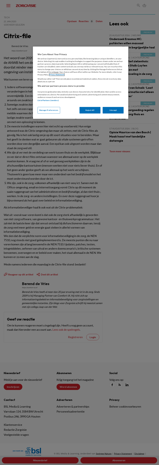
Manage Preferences (48, 110)
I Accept (113, 110)
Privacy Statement (56, 75)
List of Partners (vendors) (48, 100)
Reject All (90, 110)
